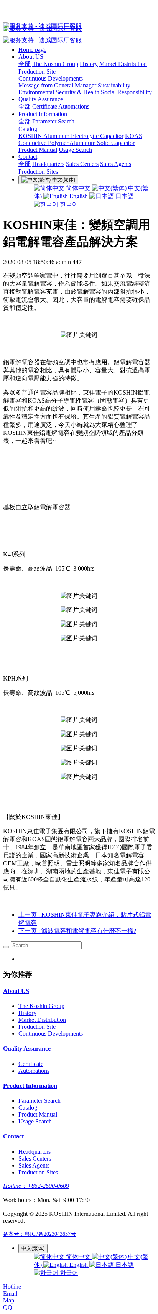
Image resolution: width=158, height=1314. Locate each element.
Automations (73, 106)
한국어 (68, 204)
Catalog (27, 129)
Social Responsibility (126, 92)
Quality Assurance (40, 99)
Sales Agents (115, 164)
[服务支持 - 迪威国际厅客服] (79, 26)
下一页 (77, 931)
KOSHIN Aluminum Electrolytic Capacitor (70, 136)
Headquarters (48, 164)
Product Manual (37, 149)
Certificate (44, 106)
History (89, 64)
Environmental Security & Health (58, 92)
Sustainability (114, 85)
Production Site (37, 71)
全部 (24, 64)
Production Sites (38, 171)
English (78, 196)
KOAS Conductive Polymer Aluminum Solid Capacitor (80, 139)
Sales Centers (82, 164)
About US (30, 56)
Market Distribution (123, 64)
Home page (32, 49)
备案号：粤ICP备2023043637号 (39, 1234)
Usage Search (75, 149)
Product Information (42, 114)
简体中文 (78, 188)
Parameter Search (53, 121)
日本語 (124, 196)
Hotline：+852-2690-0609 (36, 1185)
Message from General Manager (57, 85)
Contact (27, 156)
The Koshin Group (55, 64)
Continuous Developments (50, 78)
